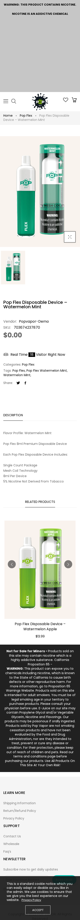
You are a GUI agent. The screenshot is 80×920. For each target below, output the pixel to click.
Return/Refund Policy (19, 810)
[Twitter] (18, 383)
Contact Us (12, 836)
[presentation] (12, 564)
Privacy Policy (13, 818)
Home (8, 115)
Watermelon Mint (16, 375)
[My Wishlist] (65, 101)
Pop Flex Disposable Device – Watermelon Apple (40, 626)
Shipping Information (19, 803)
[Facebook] (25, 383)
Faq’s (7, 851)
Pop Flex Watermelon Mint (46, 370)
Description (13, 415)
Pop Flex (26, 115)
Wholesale (11, 844)
